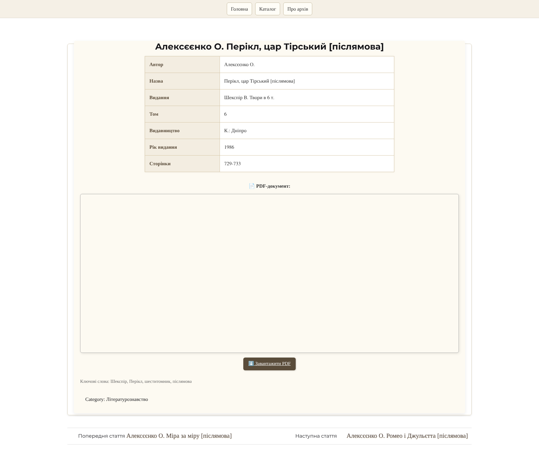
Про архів (297, 9)
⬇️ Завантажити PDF (269, 363)
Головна (239, 9)
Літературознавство (127, 399)
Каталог (267, 9)
